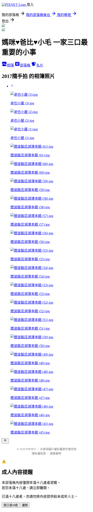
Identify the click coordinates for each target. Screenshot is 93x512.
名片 (39, 65)
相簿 (11, 65)
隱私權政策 (39, 453)
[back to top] (5, 441)
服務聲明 (55, 453)
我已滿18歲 (10, 505)
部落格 (25, 65)
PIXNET (31, 449)
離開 (25, 505)
